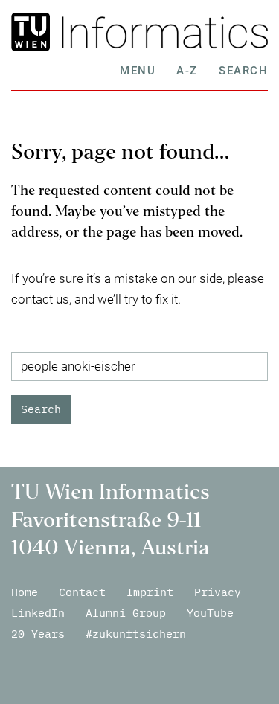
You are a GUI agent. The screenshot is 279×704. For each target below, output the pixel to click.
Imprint (149, 592)
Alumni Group (126, 613)
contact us (40, 299)
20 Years (38, 634)
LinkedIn (38, 613)
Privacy (217, 592)
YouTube (210, 613)
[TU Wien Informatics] (161, 32)
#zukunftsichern (136, 634)
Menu (137, 70)
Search (243, 70)
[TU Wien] (33, 32)
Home (24, 592)
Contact (82, 592)
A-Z (187, 70)
